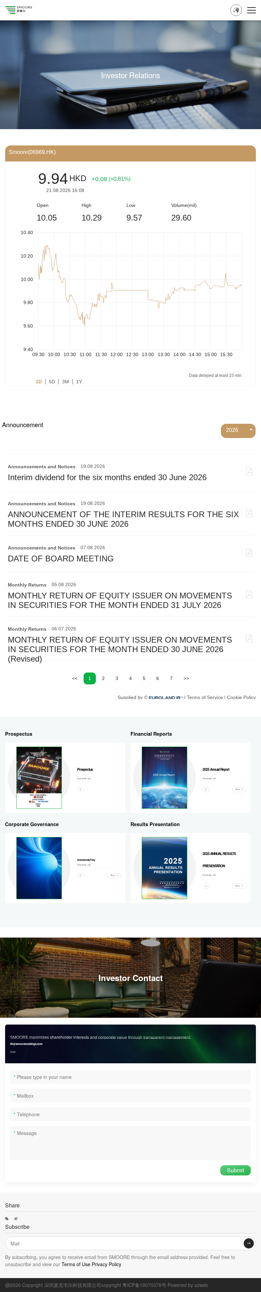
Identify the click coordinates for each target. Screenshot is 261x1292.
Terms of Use (75, 1264)
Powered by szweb (188, 1284)
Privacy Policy (106, 1264)
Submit (235, 1170)
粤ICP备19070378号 (144, 1284)
